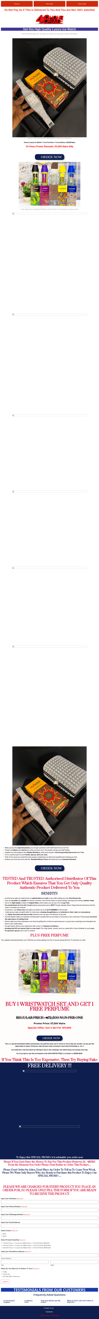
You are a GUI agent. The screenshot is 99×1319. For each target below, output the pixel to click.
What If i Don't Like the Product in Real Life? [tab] (80, 1301)
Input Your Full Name (12, 1198)
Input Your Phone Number (14, 1206)
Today (5, 1272)
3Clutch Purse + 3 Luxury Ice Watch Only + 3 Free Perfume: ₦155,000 (27, 1247)
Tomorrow (6, 1274)
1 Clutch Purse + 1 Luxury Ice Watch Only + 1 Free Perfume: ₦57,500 (26, 1243)
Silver (5, 1236)
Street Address (6, 1258)
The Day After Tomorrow (11, 1276)
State (52, 1265)
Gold (4, 1234)
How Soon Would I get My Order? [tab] (50, 1301)
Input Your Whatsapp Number (15, 1214)
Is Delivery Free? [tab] (29, 1301)
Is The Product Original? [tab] (9, 1301)
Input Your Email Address (10, 1222)
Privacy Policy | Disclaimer (49, 1315)
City (2, 1265)
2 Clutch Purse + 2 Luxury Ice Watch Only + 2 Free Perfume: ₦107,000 (27, 1245)
